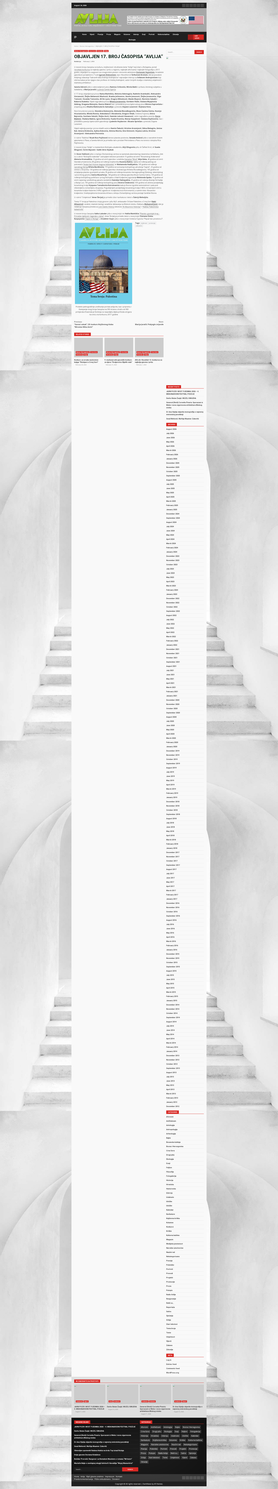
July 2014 (170, 1026)
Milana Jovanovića (117, 101)
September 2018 (173, 814)
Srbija (106, 51)
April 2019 (170, 785)
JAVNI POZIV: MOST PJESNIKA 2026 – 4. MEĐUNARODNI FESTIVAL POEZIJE (89, 1394)
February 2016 (172, 946)
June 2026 (170, 438)
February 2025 (172, 505)
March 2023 (171, 586)
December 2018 (172, 802)
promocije (152, 223)
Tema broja (171, 1328)
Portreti (152, 34)
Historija (169, 1180)
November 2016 (172, 907)
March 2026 (171, 450)
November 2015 (172, 958)
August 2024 (171, 522)
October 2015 (171, 962)
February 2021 (172, 692)
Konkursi (170, 1227)
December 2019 (172, 751)
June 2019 (170, 776)
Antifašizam (171, 1121)
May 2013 (170, 1085)
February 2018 (172, 844)
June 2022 (170, 624)
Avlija (83, 1476)
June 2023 (170, 573)
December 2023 (172, 556)
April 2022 (170, 632)
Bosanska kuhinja (173, 1142)
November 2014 (172, 1009)
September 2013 (173, 1068)
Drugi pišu (170, 1155)
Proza (108, 34)
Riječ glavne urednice (94, 1476)
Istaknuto (170, 1197)
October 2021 (171, 658)
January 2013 (171, 1102)
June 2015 (170, 979)
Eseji (144, 34)
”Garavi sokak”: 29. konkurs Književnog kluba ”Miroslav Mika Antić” (93, 324)
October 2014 (171, 1013)
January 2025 (171, 510)
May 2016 (170, 933)
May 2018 (170, 831)
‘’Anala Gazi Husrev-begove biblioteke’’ (98, 164)
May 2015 (170, 984)
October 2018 (171, 810)
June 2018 (170, 827)
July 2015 (170, 975)
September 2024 (173, 518)
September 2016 (173, 916)
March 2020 (171, 738)
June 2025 (170, 488)
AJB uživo (197, 37)
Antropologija (171, 1129)
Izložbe (169, 1206)
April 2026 (170, 446)
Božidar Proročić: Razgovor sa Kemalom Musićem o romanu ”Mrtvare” (103, 1459)
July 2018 (170, 823)
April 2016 (170, 937)
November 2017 (172, 857)
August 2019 (171, 768)
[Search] (185, 37)
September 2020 (173, 713)
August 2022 (171, 615)
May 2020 (170, 730)
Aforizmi (169, 1117)
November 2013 (172, 1060)
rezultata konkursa (82, 69)
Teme (168, 1333)
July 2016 (170, 924)
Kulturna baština (163, 34)
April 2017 (170, 886)
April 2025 (170, 497)
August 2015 (171, 971)
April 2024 (170, 539)
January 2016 (171, 950)
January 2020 (171, 747)
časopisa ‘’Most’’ (131, 159)
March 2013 (171, 1094)
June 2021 (170, 675)
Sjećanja (169, 1316)
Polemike (170, 1265)
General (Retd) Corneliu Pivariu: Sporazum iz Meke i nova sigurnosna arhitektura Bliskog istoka (184, 405)
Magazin (117, 34)
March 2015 (171, 992)
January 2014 (171, 1051)
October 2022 (171, 607)
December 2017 (172, 852)
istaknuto (144, 223)
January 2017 (171, 899)
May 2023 (170, 577)
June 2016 (170, 929)
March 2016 (171, 941)
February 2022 (172, 641)
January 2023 (171, 594)
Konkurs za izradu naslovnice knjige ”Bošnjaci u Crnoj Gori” (88, 347)
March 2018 (171, 840)
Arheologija (171, 1134)
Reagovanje (171, 1299)
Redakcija (77, 61)
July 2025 (170, 484)
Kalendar (170, 1210)
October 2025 (171, 471)
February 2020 (172, 742)
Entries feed (171, 1364)
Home (84, 34)
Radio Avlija (171, 1295)
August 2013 (171, 1072)
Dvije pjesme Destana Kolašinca (87, 1455)
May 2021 (170, 679)
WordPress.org (172, 1373)
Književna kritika (173, 1218)
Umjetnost (170, 1337)
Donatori (116, 1479)
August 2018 (171, 819)
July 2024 (170, 526)
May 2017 (170, 882)
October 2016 (171, 912)
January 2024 (171, 552)
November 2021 (172, 653)
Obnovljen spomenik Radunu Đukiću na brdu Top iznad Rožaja (99, 1450)
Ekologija (132, 40)
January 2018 (171, 848)
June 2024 (170, 531)
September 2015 (173, 967)
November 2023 (172, 560)
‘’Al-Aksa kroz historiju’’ (131, 207)
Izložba (169, 1201)
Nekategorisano (173, 1256)
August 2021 (171, 666)
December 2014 (172, 1005)
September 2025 (173, 476)
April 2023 (170, 582)
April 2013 (170, 1089)
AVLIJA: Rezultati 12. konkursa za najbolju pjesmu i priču (149, 347)
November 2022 (172, 603)
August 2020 (171, 717)
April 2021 (170, 683)
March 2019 (171, 789)
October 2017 (171, 861)
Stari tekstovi (171, 1324)
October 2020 (171, 708)
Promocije (170, 1282)
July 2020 (170, 721)
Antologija (170, 1125)
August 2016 (171, 920)
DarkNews (147, 1484)
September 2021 (173, 662)
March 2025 (171, 501)
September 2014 (173, 1017)
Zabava (169, 1345)
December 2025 (172, 463)
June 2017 (170, 878)
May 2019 (170, 780)
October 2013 (171, 1064)
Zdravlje (176, 34)
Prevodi (169, 1273)
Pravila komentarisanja (83, 1479)
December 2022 (172, 598)
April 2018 (170, 835)
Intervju (136, 34)
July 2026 (170, 433)
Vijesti (92, 34)
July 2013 (170, 1077)
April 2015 (170, 988)
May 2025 (170, 493)
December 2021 (172, 649)
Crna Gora (92, 51)
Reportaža (170, 1307)
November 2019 (172, 755)
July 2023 (170, 569)
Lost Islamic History (106, 207)
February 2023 (172, 590)
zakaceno (139, 226)
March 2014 (171, 1043)
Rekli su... (174, 1453)
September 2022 (173, 611)
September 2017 (173, 865)
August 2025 (171, 480)
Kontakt (119, 1476)
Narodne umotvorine (174, 1248)
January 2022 (171, 645)
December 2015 (172, 954)
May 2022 (170, 628)
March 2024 (171, 543)
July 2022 (170, 620)
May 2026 (170, 442)
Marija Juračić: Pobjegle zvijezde (149, 323)
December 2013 (172, 1056)
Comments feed (173, 1368)
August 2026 (171, 429)
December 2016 (172, 903)
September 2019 (173, 764)
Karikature (170, 1214)
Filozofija (170, 1172)
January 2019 (171, 797)
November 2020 (172, 704)
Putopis (169, 1290)
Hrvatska (100, 51)
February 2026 (172, 455)
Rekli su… (170, 1303)
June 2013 (170, 1081)
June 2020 (170, 725)
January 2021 (171, 696)
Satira (168, 1311)
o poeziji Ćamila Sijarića (106, 89)
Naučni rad (170, 1252)
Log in (168, 1360)
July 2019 (170, 772)
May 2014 (170, 1034)
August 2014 (171, 1022)
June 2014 (170, 1030)
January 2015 (171, 1001)
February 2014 (172, 1047)
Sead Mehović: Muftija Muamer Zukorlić (182, 419)
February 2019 (172, 793)
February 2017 (172, 895)
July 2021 (170, 670)
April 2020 (170, 734)
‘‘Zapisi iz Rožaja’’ (92, 219)
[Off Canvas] (75, 37)
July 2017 (170, 874)
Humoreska (171, 1189)
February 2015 (172, 996)
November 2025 (172, 467)
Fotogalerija (171, 1176)
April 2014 (170, 1039)
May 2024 (170, 535)
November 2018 (172, 806)
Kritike (169, 1231)
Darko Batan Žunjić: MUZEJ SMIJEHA (181, 398)
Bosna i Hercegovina (81, 51)
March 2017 (171, 890)
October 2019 (171, 759)
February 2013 (172, 1098)
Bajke (168, 1138)
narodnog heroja (81, 167)
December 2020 (172, 700)
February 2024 (172, 548)
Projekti (169, 1278)
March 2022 (171, 637)
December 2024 (172, 514)
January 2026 (171, 459)
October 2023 (171, 565)
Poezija (100, 34)
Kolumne (127, 34)
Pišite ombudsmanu (102, 1479)
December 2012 (172, 1106)
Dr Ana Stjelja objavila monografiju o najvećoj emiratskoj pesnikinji (188, 1394)
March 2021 (171, 687)
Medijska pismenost (174, 1244)
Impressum (109, 1476)
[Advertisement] (165, 20)
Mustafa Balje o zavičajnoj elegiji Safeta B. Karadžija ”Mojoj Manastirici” (103, 1463)
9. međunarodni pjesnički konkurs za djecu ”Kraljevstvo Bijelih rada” (118, 347)
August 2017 (171, 869)
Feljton (169, 1168)
